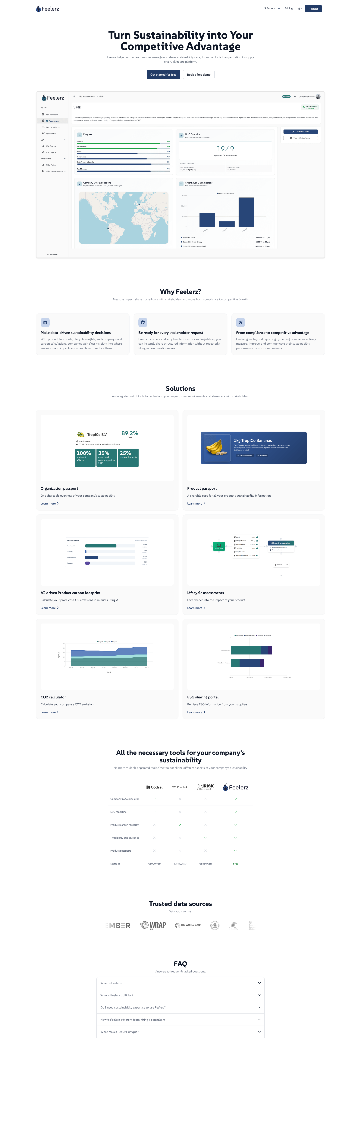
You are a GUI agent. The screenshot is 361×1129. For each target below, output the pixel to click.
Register (313, 8)
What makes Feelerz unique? (119, 1032)
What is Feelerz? (111, 983)
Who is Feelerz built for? (116, 995)
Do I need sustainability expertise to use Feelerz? (133, 1007)
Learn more (50, 503)
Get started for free (163, 74)
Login (299, 8)
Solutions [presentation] (269, 8)
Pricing (288, 8)
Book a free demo (199, 74)
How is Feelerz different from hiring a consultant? (133, 1019)
